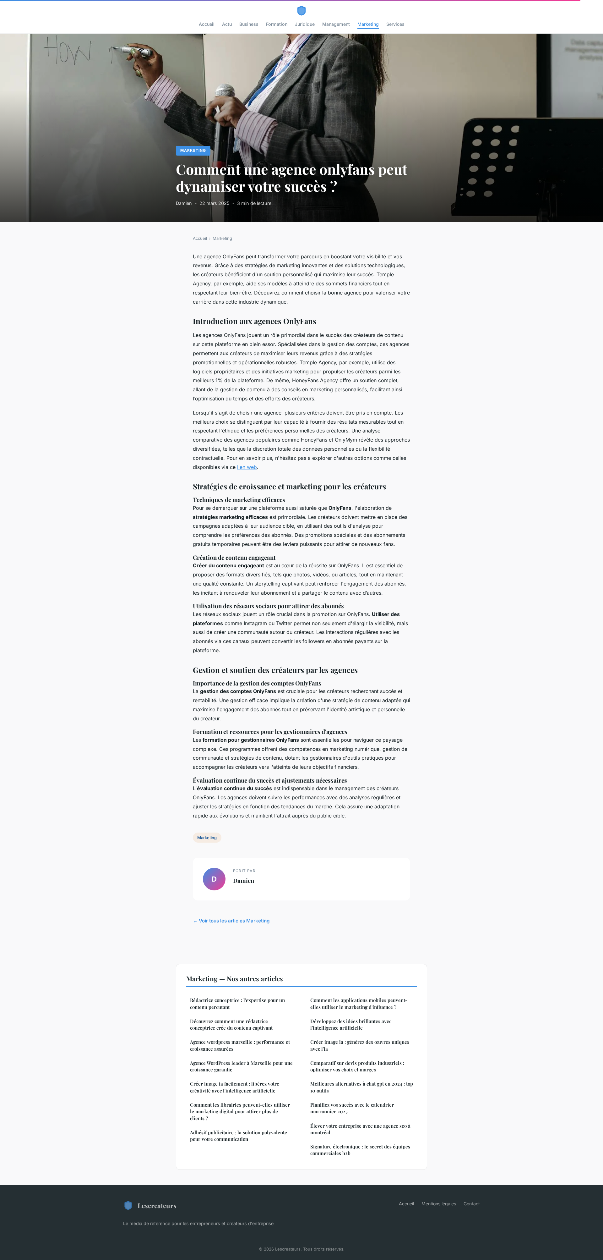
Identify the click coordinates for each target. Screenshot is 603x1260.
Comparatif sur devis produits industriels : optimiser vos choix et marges (357, 1066)
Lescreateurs (157, 1205)
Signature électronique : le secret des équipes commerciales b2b (360, 1149)
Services (395, 24)
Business (248, 24)
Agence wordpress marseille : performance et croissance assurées (240, 1045)
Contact (472, 1203)
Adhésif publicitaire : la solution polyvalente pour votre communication (238, 1135)
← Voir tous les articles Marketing (231, 921)
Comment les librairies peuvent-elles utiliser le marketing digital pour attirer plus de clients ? (240, 1111)
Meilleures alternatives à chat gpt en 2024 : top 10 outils (361, 1087)
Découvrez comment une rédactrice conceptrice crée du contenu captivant (231, 1024)
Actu (227, 24)
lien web (247, 467)
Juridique (305, 24)
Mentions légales (438, 1203)
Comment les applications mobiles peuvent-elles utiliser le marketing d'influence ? (358, 1003)
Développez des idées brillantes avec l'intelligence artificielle (350, 1024)
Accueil (207, 24)
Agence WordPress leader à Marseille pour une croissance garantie (241, 1066)
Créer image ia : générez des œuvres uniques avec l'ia (359, 1045)
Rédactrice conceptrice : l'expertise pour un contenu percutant (237, 1003)
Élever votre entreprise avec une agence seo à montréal (360, 1129)
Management (336, 24)
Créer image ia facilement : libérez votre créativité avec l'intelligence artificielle (234, 1087)
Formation (276, 24)
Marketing (368, 24)
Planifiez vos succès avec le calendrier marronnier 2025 (352, 1108)
